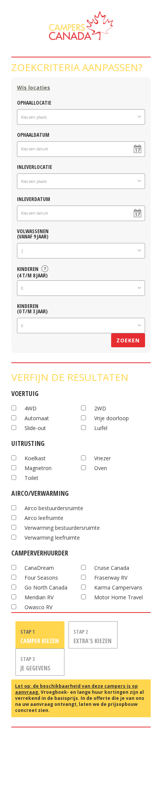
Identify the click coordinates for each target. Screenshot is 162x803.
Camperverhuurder (39, 551)
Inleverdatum (33, 198)
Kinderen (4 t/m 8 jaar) (32, 271)
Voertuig (24, 392)
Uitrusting (27, 442)
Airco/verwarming (40, 492)
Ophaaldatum (33, 134)
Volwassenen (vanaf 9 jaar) (33, 233)
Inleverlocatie (34, 166)
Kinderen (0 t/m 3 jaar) (32, 308)
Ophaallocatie (34, 102)
